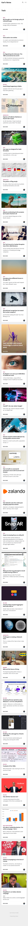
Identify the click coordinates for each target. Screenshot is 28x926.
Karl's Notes (6, 2)
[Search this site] (23, 2)
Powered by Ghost (14, 916)
